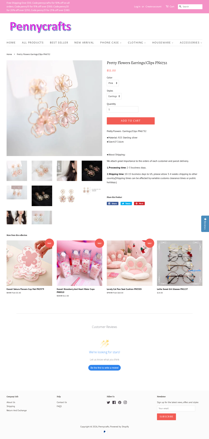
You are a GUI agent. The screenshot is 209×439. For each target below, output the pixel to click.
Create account (154, 6)
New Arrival (84, 42)
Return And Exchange (17, 410)
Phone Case (110, 42)
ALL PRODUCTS (33, 42)
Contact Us (62, 402)
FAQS (59, 406)
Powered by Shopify (119, 426)
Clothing (136, 42)
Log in (137, 6)
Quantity (111, 103)
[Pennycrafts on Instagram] (125, 403)
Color (109, 77)
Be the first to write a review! (104, 367)
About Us (11, 402)
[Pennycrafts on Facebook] (114, 403)
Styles (110, 90)
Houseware (162, 42)
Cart (172, 6)
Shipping (11, 406)
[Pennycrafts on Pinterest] (119, 403)
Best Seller (59, 42)
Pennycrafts (103, 426)
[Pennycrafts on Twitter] (108, 403)
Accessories (190, 42)
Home (11, 42)
